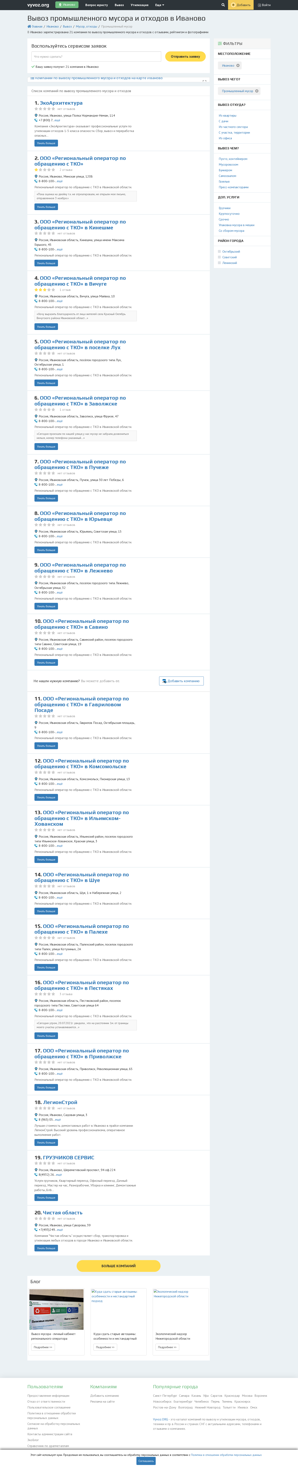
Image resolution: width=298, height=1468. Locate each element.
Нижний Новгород (208, 1407)
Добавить (244, 5)
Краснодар (232, 1396)
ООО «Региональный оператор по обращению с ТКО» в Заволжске (80, 401)
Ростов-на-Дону (164, 1407)
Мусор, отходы (86, 26)
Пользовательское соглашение (49, 1407)
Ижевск (243, 1407)
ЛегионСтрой (60, 1102)
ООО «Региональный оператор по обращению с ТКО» (80, 161)
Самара (184, 1396)
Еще (158, 5)
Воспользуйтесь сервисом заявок (68, 46)
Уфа (206, 1396)
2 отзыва (66, 170)
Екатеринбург (183, 1401)
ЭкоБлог (33, 1440)
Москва (247, 1396)
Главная (37, 26)
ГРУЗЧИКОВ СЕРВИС (68, 1157)
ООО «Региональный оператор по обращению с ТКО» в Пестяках (81, 985)
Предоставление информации (48, 1396)
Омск (253, 1407)
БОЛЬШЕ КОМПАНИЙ (119, 1266)
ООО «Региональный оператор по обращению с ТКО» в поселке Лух (80, 344)
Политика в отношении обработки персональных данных (51, 1415)
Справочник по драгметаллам (48, 1446)
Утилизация (139, 5)
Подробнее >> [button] (43, 1347)
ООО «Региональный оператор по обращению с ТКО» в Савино (81, 624)
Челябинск (201, 1401)
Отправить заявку (185, 56)
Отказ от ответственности (46, 1401)
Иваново (52, 26)
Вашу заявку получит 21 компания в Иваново (67, 67)
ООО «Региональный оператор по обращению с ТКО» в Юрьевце (80, 516)
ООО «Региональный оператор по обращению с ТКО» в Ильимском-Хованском (81, 818)
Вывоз (119, 5)
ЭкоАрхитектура (61, 103)
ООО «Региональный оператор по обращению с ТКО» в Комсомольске (81, 764)
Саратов (216, 1396)
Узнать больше (46, 143)
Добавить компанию (183, 681)
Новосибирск (162, 1401)
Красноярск (242, 1401)
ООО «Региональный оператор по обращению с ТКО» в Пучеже (80, 464)
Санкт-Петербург (165, 1396)
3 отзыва (66, 994)
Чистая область (63, 1213)
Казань (196, 1396)
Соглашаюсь (146, 1461)
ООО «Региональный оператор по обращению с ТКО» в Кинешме (80, 225)
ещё (57, 120)
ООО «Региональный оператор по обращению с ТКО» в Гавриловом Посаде (81, 704)
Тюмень (227, 1401)
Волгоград (185, 1407)
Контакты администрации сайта (49, 1434)
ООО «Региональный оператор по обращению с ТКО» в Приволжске (81, 1054)
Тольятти (229, 1407)
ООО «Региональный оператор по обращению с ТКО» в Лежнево (80, 568)
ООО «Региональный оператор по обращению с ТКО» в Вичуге (80, 281)
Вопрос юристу (96, 5)
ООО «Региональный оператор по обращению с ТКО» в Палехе (81, 929)
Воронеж (260, 1396)
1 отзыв (65, 290)
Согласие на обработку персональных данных (53, 1426)
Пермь (215, 1401)
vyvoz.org (38, 4)
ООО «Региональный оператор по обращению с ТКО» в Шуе (81, 877)
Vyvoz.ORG (160, 1419)
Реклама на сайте (102, 1401)
